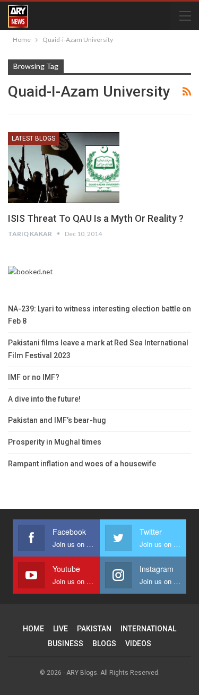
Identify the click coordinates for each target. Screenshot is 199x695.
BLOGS (104, 643)
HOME (33, 628)
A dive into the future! (44, 399)
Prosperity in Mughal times (54, 442)
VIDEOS (138, 643)
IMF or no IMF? (33, 377)
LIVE (60, 628)
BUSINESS (65, 643)
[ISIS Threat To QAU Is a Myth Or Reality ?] (63, 167)
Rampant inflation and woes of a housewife (82, 463)
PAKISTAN (94, 628)
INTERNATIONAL (148, 628)
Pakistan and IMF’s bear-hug (57, 420)
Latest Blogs (33, 138)
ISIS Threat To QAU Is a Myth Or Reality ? (96, 218)
